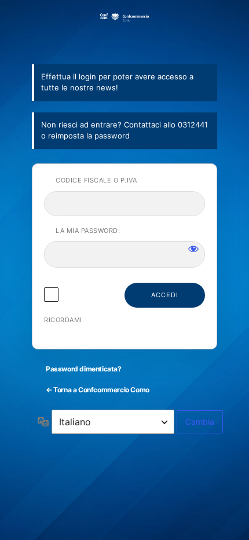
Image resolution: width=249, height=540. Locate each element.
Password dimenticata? (84, 368)
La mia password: (88, 231)
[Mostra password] (193, 248)
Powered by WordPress (124, 31)
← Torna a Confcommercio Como (97, 389)
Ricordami (63, 320)
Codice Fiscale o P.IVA (96, 180)
